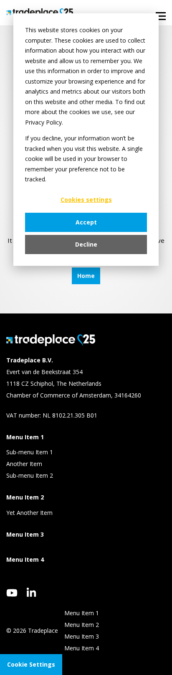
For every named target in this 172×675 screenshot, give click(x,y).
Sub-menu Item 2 (29, 475)
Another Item (24, 464)
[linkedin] (31, 592)
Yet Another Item (29, 513)
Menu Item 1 (81, 613)
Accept (86, 222)
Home (86, 276)
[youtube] (12, 593)
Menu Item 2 (81, 625)
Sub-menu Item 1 (29, 452)
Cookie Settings (31, 664)
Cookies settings (86, 200)
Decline (86, 244)
